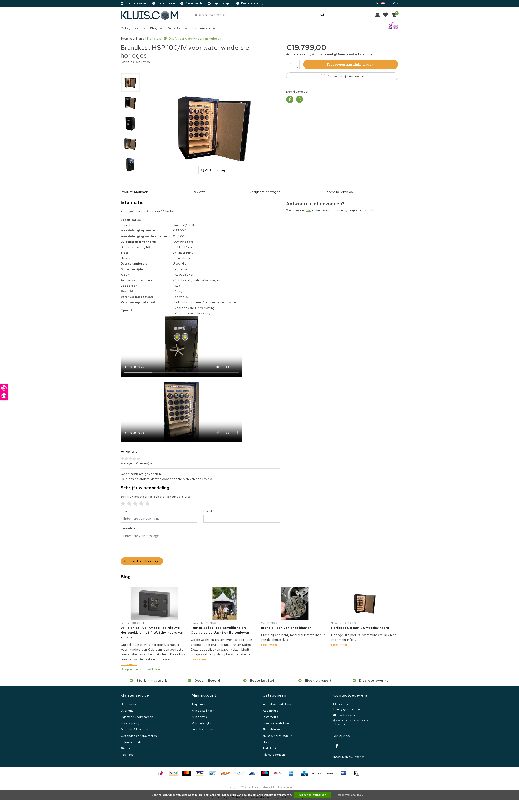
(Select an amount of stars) (155, 496)
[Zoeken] (322, 15)
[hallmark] (393, 26)
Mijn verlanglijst (202, 723)
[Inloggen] (377, 15)
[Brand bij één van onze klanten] (294, 603)
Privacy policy (130, 723)
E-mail (207, 511)
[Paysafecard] (240, 775)
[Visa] (201, 775)
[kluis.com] (150, 15)
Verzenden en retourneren (139, 736)
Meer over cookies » (350, 795)
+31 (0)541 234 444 (348, 709)
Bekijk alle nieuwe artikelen (140, 669)
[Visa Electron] (253, 775)
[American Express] (292, 775)
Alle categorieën (274, 754)
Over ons (127, 710)
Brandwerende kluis (276, 723)
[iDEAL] (161, 775)
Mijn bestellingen (203, 710)
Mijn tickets (199, 717)
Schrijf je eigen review (135, 62)
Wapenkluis (270, 710)
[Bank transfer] (331, 775)
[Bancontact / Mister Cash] (214, 775)
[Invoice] (358, 775)
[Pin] (344, 775)
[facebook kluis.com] (336, 746)
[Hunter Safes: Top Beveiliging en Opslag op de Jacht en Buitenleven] (224, 603)
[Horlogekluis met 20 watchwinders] (364, 603)
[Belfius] (279, 775)
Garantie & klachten (134, 729)
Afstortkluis (270, 717)
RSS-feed (127, 754)
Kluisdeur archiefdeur (277, 736)
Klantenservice (131, 704)
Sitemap (126, 748)
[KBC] (305, 775)
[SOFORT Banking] (227, 775)
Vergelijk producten (205, 729)
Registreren (199, 704)
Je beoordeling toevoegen (142, 561)
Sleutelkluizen (272, 729)
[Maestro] (266, 775)
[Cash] (318, 775)
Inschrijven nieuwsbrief (348, 757)
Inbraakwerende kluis (277, 704)
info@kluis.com (346, 715)
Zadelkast (269, 748)
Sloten (267, 742)
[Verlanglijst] (385, 15)
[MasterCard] (187, 775)
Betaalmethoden (132, 742)
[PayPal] (174, 775)
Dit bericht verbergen (312, 795)
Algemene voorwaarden (137, 717)
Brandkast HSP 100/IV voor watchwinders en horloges (184, 38)
